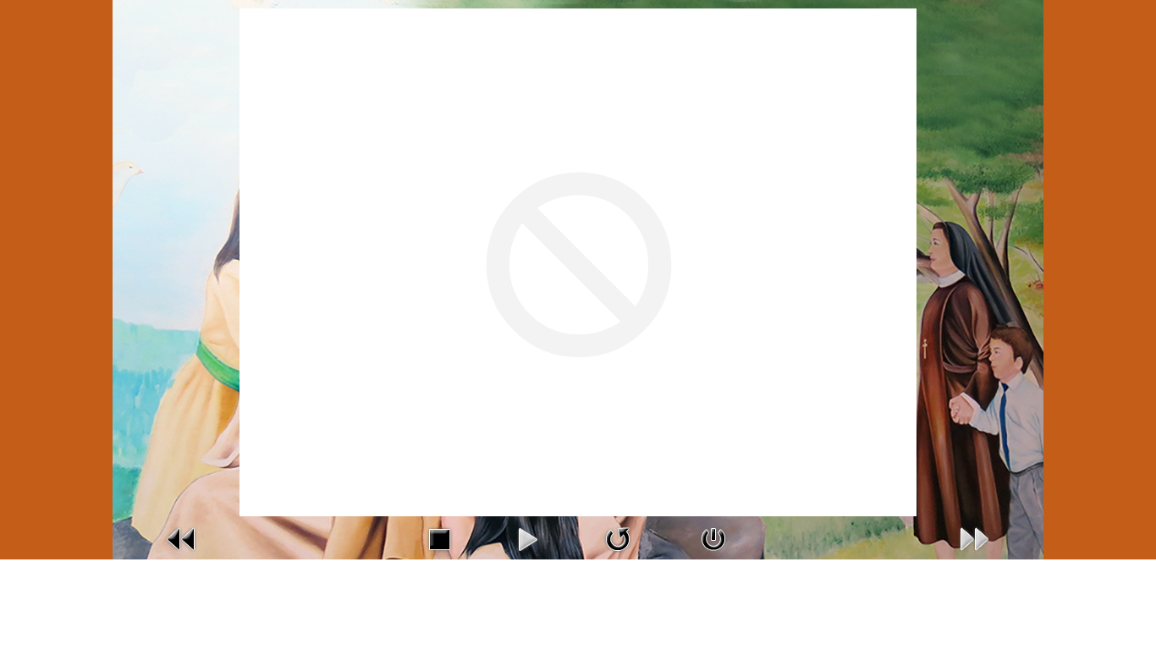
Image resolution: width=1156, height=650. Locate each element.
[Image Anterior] (182, 538)
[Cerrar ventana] (713, 538)
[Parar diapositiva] (439, 538)
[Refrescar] (618, 538)
